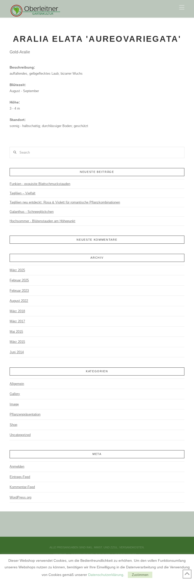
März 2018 (17, 311)
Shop (13, 425)
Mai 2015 (16, 332)
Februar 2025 (19, 280)
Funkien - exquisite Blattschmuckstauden (40, 184)
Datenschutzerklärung (105, 575)
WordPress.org (20, 497)
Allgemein (17, 384)
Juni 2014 (17, 352)
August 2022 (19, 301)
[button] (181, 7)
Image (14, 404)
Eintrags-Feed (20, 477)
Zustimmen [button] (140, 575)
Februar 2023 (19, 291)
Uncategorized (20, 435)
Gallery (15, 394)
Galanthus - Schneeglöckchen (32, 212)
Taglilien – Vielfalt (22, 193)
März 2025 (17, 270)
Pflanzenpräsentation (25, 414)
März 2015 (17, 342)
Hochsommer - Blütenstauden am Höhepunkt (42, 221)
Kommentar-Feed (22, 487)
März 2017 (17, 321)
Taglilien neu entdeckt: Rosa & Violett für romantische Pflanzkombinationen (65, 202)
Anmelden (17, 466)
